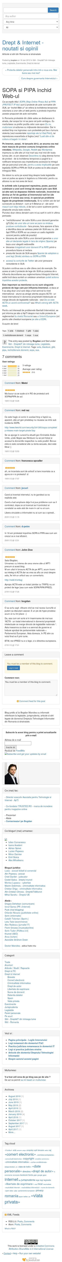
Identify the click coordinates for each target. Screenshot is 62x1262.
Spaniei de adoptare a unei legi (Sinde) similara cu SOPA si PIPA (32, 255)
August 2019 (14, 1096)
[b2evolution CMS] (31, 1259)
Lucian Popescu (16, 851)
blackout (20, 330)
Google (26, 149)
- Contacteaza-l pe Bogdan (18, 821)
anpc (24, 1150)
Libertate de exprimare (18, 989)
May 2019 (13, 1105)
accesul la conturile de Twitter (20, 260)
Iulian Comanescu (17, 842)
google (39, 1175)
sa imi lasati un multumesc (33, 1079)
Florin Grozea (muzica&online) (19, 927)
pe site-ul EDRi (39, 319)
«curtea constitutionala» (38, 1162)
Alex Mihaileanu (15, 860)
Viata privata (13, 1001)
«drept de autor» (42, 1171)
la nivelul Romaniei (24, 316)
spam (21, 1196)
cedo (46, 1150)
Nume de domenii (16, 992)
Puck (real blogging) (14, 909)
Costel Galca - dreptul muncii (18, 879)
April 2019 (13, 1108)
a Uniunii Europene (46, 316)
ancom (19, 1150)
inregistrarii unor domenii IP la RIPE (32, 247)
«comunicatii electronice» (13, 1159)
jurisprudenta (28, 1180)
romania (11, 1195)
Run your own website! (30, 1253)
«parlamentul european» (26, 1191)
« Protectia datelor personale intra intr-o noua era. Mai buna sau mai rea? (31, 71)
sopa (29, 335)
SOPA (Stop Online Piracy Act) (33, 101)
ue (29, 1196)
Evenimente (21, 63)
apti (35, 1150)
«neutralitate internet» (12, 1187)
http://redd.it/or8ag (13, 579)
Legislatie (11, 63)
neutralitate (47, 1184)
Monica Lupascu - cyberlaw (18, 882)
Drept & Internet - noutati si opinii (23, 45)
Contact (7, 1253)
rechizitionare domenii (14, 335)
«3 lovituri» (8, 1150)
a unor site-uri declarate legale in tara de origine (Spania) (32, 240)
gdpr (35, 1175)
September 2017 (16, 1123)
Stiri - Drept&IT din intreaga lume (24, 343)
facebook (24, 1175)
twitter (25, 1196)
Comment (10, 383)
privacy (39, 1190)
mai (35, 1184)
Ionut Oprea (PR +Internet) (17, 906)
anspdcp (30, 1150)
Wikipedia (17, 149)
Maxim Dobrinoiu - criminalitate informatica (25, 885)
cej (50, 1150)
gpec (44, 1175)
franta (30, 1175)
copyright (28, 1158)
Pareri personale (12, 1013)
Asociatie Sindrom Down (16, 939)
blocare (41, 1150)
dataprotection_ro (11, 1167)
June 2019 (13, 1102)
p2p (15, 1191)
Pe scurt (8, 1016)
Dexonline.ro (35, 155)
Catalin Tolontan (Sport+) (17, 918)
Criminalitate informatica (19, 983)
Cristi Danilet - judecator (16, 876)
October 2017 (15, 1120)
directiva (27, 1171)
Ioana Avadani (15, 845)
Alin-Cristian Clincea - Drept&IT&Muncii (23, 891)
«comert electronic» (20, 1154)
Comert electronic (16, 980)
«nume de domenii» (47, 1187)
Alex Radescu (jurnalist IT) (17, 924)
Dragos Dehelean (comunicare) (20, 903)
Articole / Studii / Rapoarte (17, 968)
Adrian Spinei (14, 848)
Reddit (34, 149)
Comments (29, 1221)
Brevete (11, 977)
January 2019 (15, 1114)
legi (41, 1180)
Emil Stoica (13, 857)
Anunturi (9, 965)
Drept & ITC (10, 971)
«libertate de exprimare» (19, 1184)
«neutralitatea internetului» (30, 1187)
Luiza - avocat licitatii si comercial (20, 870)
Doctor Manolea (12, 945)
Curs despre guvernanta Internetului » (39, 78)
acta (11, 330)
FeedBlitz (20, 750)
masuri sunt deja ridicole (13, 206)
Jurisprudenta (11, 1007)
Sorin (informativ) (13, 915)
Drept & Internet (33, 63)
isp (20, 1180)
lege (37, 1180)
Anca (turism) (11, 936)
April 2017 (13, 1129)
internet (11, 1179)
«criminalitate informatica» (17, 1161)
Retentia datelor (15, 995)
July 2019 (13, 1099)
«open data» (9, 1191)
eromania (16, 1175)
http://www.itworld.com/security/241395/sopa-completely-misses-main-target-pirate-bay (31, 429)
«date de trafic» (24, 1166)
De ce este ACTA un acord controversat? (28, 301)
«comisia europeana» (45, 1155)
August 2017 (14, 1126)
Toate (7, 962)
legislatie (47, 1180)
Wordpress (47, 149)
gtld (29, 330)
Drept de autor (14, 986)
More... (11, 1132)
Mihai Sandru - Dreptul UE (17, 894)
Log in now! (13, 668)
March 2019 (14, 1111)
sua (36, 335)
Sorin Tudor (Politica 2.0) (16, 930)
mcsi (40, 1184)
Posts (20, 1221)
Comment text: (12, 677)
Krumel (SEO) (11, 933)
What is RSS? (10, 1228)
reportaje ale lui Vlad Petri (39, 133)
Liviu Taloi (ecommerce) (16, 921)
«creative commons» (42, 1159)
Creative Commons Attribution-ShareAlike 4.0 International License (31, 1247)
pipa (37, 330)
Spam (10, 998)
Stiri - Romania (12, 1022)
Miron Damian (15, 854)
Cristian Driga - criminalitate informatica (23, 888)
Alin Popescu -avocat (15, 873)
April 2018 (13, 1117)
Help (15, 1253)
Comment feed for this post (32, 701)
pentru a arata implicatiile (40, 164)
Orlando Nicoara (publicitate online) (21, 912)
